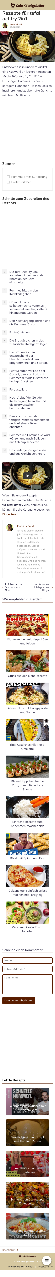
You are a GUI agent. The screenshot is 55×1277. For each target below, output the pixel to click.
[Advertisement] (27, 128)
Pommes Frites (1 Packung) (29, 177)
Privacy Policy (16, 1266)
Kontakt (30, 1266)
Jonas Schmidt (16, 24)
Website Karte (45, 1266)
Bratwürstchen (21, 182)
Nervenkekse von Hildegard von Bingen (40, 587)
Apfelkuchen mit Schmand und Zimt (14, 587)
